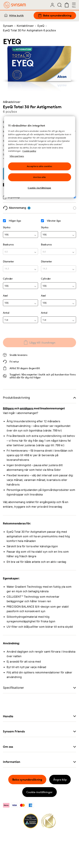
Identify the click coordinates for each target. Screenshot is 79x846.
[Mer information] (29, 208)
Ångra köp (60, 779)
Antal (6, 312)
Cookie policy (29, 151)
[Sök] (59, 5)
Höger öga (15, 220)
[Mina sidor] (52, 5)
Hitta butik (16, 15)
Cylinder (8, 278)
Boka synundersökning (57, 15)
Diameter (8, 261)
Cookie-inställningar (39, 792)
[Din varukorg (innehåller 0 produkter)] (67, 5)
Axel (5, 295)
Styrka (6, 227)
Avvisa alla (39, 177)
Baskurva (8, 244)
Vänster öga (54, 220)
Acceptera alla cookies (39, 166)
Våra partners (17, 156)
